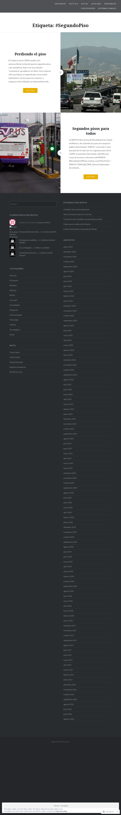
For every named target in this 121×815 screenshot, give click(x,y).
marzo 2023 (68, 345)
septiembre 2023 (70, 321)
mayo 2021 (68, 453)
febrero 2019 (68, 576)
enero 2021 (68, 468)
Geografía (60, 4)
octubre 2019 (68, 537)
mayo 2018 (68, 601)
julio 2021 (67, 443)
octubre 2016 (68, 694)
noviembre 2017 (70, 630)
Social (84, 4)
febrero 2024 (68, 296)
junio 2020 (67, 502)
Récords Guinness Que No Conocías (77, 214)
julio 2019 (67, 552)
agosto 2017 (68, 645)
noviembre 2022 (70, 365)
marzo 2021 (68, 463)
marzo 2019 (68, 571)
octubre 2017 (68, 635)
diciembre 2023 (69, 306)
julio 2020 (67, 498)
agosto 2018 (68, 591)
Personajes (110, 4)
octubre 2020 (68, 483)
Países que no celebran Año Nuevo (77, 224)
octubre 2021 (68, 429)
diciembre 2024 (69, 252)
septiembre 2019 (70, 542)
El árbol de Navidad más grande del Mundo (80, 229)
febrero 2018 (68, 616)
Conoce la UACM (43, 222)
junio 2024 (67, 281)
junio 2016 (67, 714)
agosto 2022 (68, 380)
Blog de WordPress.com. (61, 742)
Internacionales (107, 8)
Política (73, 4)
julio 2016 (67, 709)
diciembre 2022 (69, 360)
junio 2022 (67, 389)
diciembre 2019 (69, 527)
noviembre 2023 (70, 311)
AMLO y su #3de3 (42, 248)
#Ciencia (13, 275)
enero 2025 (68, 247)
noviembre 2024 (70, 257)
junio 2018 (67, 596)
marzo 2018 (68, 611)
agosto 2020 (68, 493)
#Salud (12, 295)
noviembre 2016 (70, 690)
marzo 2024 (68, 291)
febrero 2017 (68, 675)
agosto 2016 (68, 704)
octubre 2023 (68, 316)
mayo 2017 (68, 660)
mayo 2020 (68, 507)
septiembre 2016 (70, 699)
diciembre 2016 (69, 685)
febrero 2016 (68, 719)
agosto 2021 (68, 439)
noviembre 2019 (70, 532)
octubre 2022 (68, 370)
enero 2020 (68, 522)
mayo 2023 (68, 335)
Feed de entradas (16, 362)
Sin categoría (15, 330)
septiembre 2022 (70, 375)
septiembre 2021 (70, 434)
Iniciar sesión (15, 357)
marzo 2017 (68, 670)
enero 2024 (68, 301)
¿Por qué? (96, 4)
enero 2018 (68, 621)
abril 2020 (67, 512)
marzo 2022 (68, 404)
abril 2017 (67, 665)
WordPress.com (16, 372)
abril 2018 (67, 606)
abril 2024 (67, 286)
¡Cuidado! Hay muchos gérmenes (76, 209)
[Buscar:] (33, 204)
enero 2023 (68, 355)
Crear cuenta (15, 352)
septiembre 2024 (70, 266)
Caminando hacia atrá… (28, 253)
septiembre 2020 (70, 488)
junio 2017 (67, 655)
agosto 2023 (68, 325)
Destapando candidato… (28, 240)
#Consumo (14, 280)
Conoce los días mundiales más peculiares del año (82, 219)
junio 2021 (67, 448)
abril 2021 (67, 458)
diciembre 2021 (69, 419)
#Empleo (13, 285)
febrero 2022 (68, 409)
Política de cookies (61, 811)
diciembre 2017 (69, 626)
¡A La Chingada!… (26, 248)
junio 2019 (67, 557)
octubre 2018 (68, 581)
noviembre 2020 (70, 478)
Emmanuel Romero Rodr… (29, 232)
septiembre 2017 (70, 640)
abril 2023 (67, 340)
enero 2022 (68, 414)
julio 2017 (67, 650)
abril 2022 (67, 399)
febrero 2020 (68, 517)
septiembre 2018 (70, 586)
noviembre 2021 (70, 424)
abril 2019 (67, 566)
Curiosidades (88, 8)
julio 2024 (67, 276)
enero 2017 (68, 680)
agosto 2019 (68, 547)
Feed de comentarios (18, 367)
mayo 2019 (68, 562)
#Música (13, 290)
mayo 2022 (68, 394)
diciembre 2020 (69, 473)
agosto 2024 (68, 271)
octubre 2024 (68, 262)
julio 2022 (67, 384)
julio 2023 (67, 330)
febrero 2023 (68, 350)
